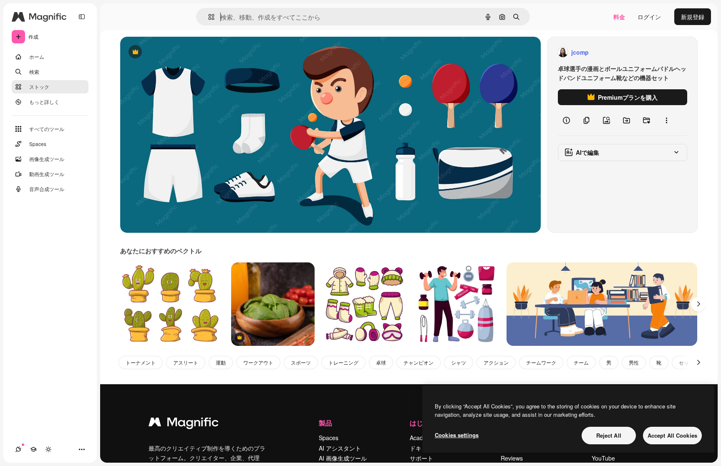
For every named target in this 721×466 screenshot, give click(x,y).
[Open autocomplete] (208, 17)
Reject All (608, 435)
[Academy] (33, 449)
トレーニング (343, 362)
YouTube (603, 458)
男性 (634, 362)
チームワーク (541, 362)
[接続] (18, 449)
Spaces (328, 437)
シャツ (458, 362)
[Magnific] (184, 424)
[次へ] (698, 304)
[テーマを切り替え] (48, 449)
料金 (619, 17)
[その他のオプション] (666, 120)
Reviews (512, 458)
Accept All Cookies (672, 435)
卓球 (381, 362)
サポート (421, 458)
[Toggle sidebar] (81, 16)
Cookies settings (457, 435)
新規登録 (692, 17)
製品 (325, 423)
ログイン (649, 17)
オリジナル (177, 52)
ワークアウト (258, 362)
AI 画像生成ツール (343, 458)
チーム (581, 362)
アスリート (185, 362)
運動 (221, 362)
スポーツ (301, 362)
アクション (496, 362)
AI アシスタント (340, 448)
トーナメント (141, 362)
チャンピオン (418, 362)
